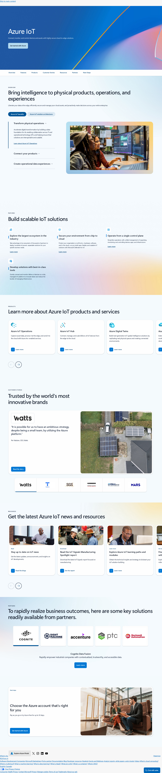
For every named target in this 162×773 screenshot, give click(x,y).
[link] (12, 73)
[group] (31, 337)
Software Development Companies (12, 761)
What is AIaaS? (55, 764)
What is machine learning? (23, 764)
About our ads (72, 771)
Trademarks (62, 771)
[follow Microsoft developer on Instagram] (37, 753)
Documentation (57, 761)
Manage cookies (43, 771)
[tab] (17, 114)
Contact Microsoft (25, 771)
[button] (25, 485)
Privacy (34, 771)
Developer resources (74, 761)
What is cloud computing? (149, 761)
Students (85, 761)
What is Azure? (5, 756)
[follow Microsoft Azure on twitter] (33, 753)
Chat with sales (153, 770)
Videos (137, 761)
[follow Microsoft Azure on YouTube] (46, 753)
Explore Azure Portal (21, 753)
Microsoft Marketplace (33, 761)
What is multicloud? (7, 764)
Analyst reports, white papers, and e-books (119, 761)
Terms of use (53, 771)
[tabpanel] (80, 156)
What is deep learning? (42, 764)
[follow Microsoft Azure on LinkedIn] (42, 753)
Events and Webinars (96, 761)
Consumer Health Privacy (9, 771)
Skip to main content (8, 1)
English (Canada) (6, 766)
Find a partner (47, 761)
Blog (65, 761)
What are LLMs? (67, 764)
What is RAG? (93, 764)
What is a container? (80, 764)
